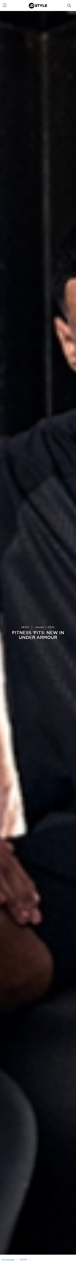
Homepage (8, 1260)
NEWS (25, 627)
